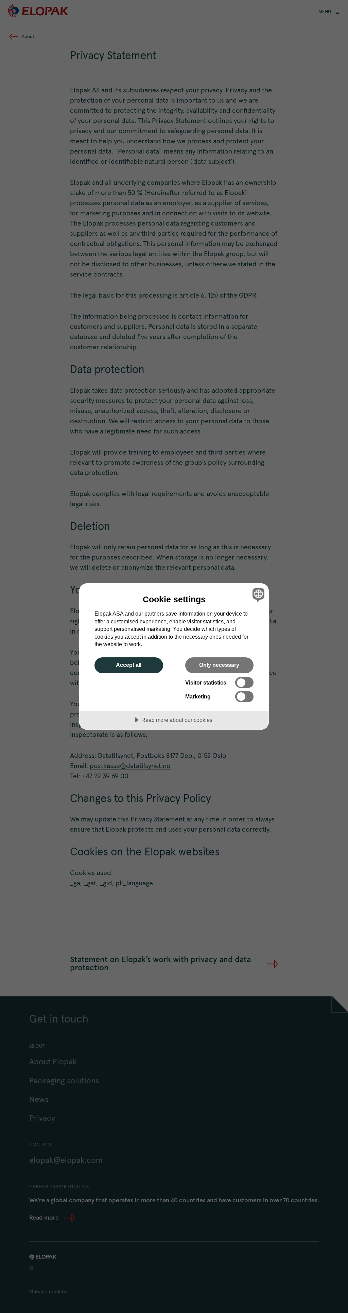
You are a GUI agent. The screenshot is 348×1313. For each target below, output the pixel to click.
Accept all (128, 665)
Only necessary (219, 665)
